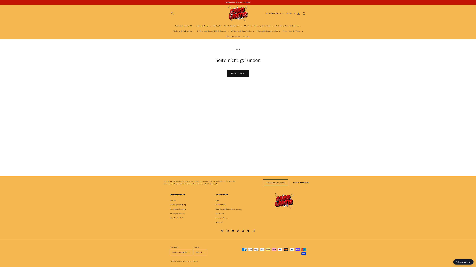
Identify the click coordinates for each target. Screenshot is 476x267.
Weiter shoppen (238, 73)
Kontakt (173, 200)
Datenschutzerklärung (275, 182)
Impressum (220, 213)
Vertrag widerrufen (301, 182)
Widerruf (219, 222)
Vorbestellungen (222, 218)
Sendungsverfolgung (178, 205)
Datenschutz (220, 205)
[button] (172, 13)
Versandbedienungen (178, 209)
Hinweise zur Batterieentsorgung (229, 209)
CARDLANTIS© (179, 261)
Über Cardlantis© (177, 218)
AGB (217, 200)
